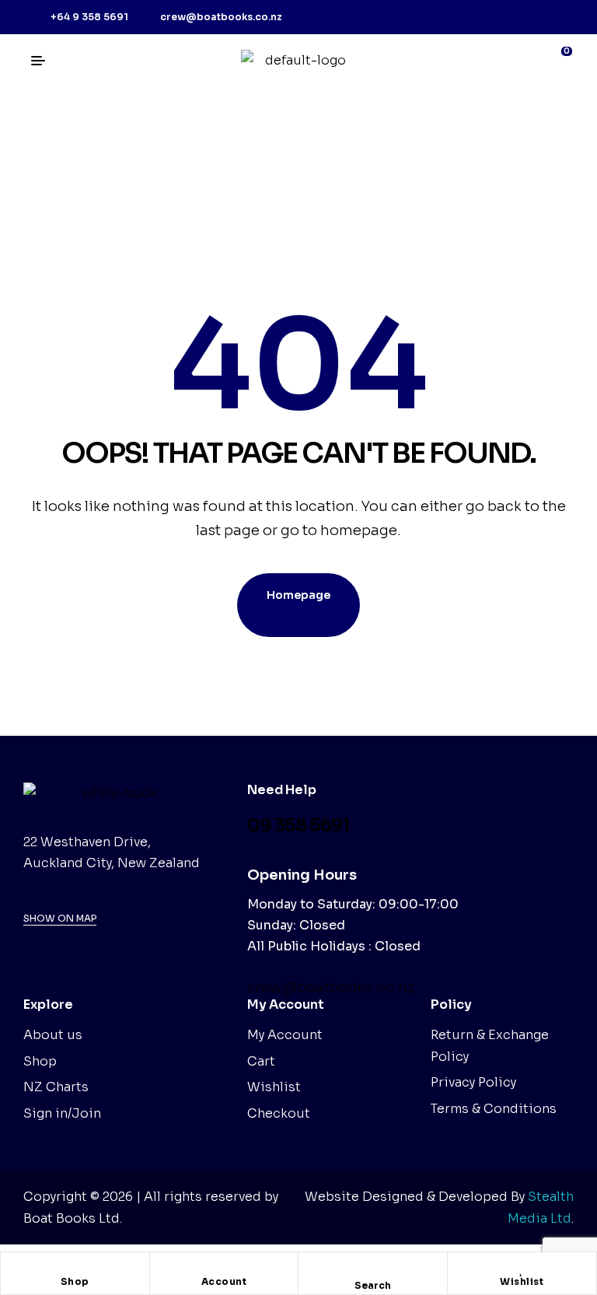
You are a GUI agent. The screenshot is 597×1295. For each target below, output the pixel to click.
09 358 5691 (298, 825)
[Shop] (74, 1268)
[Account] (224, 1268)
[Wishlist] (521, 1268)
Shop (75, 1281)
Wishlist (521, 1281)
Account (224, 1281)
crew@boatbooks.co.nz (330, 987)
